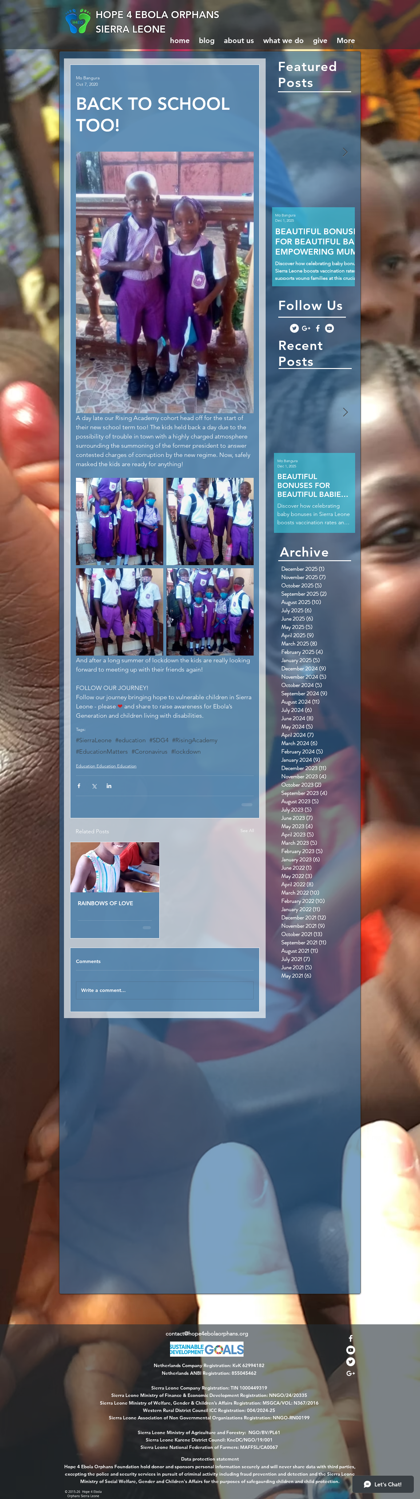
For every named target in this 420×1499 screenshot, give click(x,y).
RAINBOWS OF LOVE (105, 903)
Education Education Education (106, 766)
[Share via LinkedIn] (109, 786)
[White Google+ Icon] (306, 328)
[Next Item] (345, 152)
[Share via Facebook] (79, 786)
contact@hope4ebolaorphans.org (207, 1333)
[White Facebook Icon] (317, 328)
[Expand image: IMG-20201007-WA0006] (210, 521)
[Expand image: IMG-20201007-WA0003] (119, 612)
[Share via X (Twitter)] (94, 786)
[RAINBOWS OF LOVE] (114, 867)
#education (130, 740)
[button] (350, 46)
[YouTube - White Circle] (329, 328)
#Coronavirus (150, 751)
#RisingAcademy (194, 740)
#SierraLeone (94, 740)
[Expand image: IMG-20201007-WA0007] (210, 612)
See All (247, 830)
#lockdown (186, 751)
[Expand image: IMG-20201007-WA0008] (119, 521)
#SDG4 (158, 740)
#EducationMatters (102, 751)
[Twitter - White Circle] (294, 328)
